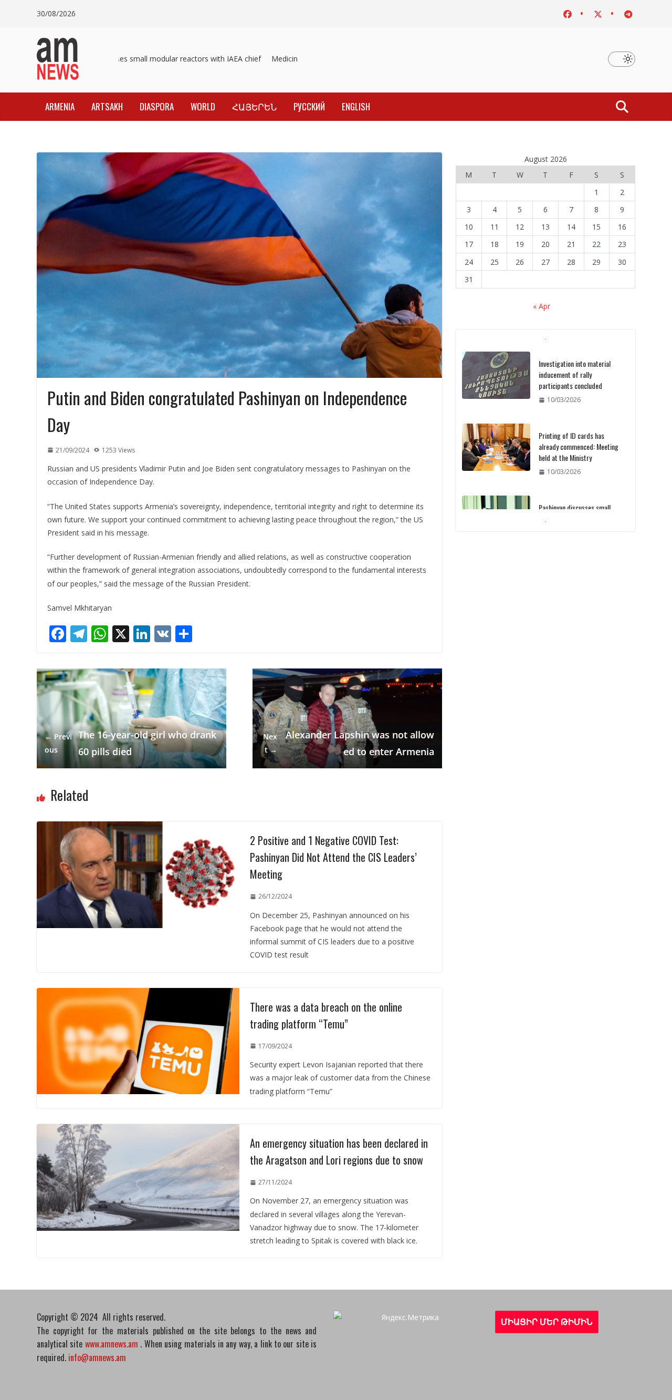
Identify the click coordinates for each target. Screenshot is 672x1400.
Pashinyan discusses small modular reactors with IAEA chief (155, 59)
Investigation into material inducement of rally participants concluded (575, 363)
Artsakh (107, 106)
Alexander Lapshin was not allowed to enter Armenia (348, 743)
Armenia (60, 106)
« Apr (541, 306)
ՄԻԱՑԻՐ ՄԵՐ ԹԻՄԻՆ (547, 1321)
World (203, 106)
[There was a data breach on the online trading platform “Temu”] (138, 995)
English (356, 106)
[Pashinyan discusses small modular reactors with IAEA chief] (496, 508)
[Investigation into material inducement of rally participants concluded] (496, 364)
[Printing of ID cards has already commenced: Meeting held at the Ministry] (496, 436)
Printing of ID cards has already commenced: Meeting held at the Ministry (578, 435)
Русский (309, 106)
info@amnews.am (97, 1357)
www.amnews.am (111, 1343)
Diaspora (157, 106)
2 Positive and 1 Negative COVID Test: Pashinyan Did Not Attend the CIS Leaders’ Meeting (333, 857)
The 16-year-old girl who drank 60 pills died (130, 743)
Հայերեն (254, 106)
